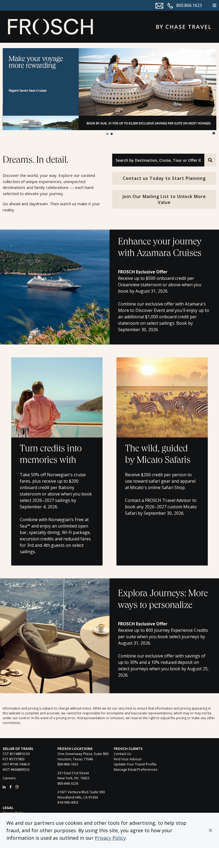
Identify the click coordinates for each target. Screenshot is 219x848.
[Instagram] (16, 786)
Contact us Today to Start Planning (164, 178)
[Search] (210, 160)
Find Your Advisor (128, 759)
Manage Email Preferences (136, 769)
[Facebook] (10, 786)
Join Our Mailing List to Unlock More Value (164, 199)
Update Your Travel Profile (135, 764)
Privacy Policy (110, 838)
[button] (210, 830)
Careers (9, 778)
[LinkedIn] (4, 786)
